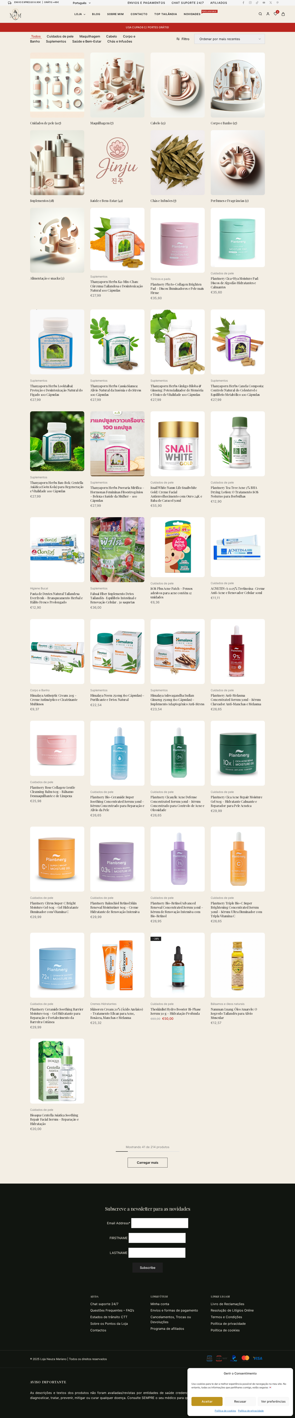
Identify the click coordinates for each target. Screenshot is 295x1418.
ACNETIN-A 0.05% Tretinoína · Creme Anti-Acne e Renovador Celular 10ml (238, 590)
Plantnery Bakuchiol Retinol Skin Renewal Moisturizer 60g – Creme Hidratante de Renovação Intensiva (114, 907)
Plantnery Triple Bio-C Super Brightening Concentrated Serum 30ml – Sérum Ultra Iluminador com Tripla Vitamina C (236, 909)
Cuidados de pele (60, 36)
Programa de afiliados (167, 1329)
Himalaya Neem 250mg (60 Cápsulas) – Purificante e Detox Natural (117, 697)
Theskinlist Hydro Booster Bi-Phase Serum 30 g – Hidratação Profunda (176, 1011)
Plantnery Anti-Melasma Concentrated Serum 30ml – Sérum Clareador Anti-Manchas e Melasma (236, 699)
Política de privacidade (251, 1410)
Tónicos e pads (160, 279)
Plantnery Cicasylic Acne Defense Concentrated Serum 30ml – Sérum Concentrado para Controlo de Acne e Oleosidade (177, 803)
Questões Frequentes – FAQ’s (112, 1310)
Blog (96, 14)
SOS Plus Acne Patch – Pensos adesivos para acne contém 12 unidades (171, 592)
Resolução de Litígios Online (232, 1310)
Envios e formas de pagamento (174, 1310)
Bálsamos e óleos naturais (227, 1003)
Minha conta (160, 1304)
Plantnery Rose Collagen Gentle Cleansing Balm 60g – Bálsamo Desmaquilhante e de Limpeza (52, 791)
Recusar (240, 1401)
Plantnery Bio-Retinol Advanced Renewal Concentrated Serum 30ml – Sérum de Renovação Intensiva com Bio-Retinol (177, 909)
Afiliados (218, 2)
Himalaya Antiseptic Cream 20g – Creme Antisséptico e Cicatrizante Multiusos (53, 699)
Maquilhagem (89, 36)
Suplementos (56, 41)
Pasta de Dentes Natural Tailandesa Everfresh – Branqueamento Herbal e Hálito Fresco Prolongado (56, 598)
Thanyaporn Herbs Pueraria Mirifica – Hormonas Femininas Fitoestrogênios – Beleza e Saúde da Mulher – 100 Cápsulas (117, 494)
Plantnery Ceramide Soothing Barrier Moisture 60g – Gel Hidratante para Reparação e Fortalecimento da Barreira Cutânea (56, 1015)
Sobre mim (115, 14)
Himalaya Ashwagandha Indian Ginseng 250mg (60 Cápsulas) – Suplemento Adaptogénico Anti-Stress (177, 699)
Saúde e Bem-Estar (86, 41)
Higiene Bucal (39, 588)
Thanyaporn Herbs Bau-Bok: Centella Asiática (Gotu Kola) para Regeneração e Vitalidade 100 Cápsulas (56, 486)
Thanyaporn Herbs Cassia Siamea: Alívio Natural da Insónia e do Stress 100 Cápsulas (115, 390)
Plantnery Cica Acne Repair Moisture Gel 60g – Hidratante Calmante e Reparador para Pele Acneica (236, 801)
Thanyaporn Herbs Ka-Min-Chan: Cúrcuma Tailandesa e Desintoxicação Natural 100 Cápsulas (116, 286)
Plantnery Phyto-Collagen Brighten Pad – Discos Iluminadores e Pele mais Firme (177, 288)
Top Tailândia (165, 14)
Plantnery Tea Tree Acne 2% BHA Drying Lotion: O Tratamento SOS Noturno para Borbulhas (234, 492)
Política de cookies (225, 1410)
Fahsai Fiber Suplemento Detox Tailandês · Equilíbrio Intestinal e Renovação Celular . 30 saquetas (113, 598)
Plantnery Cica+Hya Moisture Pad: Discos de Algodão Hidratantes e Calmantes (235, 282)
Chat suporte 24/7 (104, 1304)
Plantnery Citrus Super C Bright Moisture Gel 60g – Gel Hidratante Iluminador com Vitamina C (54, 907)
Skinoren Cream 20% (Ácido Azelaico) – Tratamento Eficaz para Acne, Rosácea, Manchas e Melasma (116, 1013)
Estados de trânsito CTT (108, 1317)
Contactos (98, 1330)
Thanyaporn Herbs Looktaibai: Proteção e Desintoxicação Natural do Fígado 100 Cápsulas (56, 390)
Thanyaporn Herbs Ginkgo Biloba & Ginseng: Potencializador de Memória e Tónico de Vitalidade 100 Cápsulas (177, 390)
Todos (36, 36)
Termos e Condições (226, 1317)
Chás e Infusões (119, 41)
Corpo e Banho (40, 690)
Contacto (139, 14)
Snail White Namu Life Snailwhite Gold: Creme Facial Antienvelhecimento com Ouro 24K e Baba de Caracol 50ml (176, 494)
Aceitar (207, 1401)
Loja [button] (78, 14)
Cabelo (111, 36)
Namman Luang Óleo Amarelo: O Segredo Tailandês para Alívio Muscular (234, 1013)
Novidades (200, 14)
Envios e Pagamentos (146, 2)
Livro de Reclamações (227, 1304)
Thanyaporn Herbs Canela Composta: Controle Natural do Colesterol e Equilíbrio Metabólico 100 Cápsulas (237, 390)
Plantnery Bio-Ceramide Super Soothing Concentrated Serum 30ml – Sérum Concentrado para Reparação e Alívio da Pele (117, 803)
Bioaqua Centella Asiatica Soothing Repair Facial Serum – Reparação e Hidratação (54, 1119)
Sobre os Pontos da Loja (109, 1324)
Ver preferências (273, 1401)
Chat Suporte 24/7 (188, 2)
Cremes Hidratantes (103, 1003)
